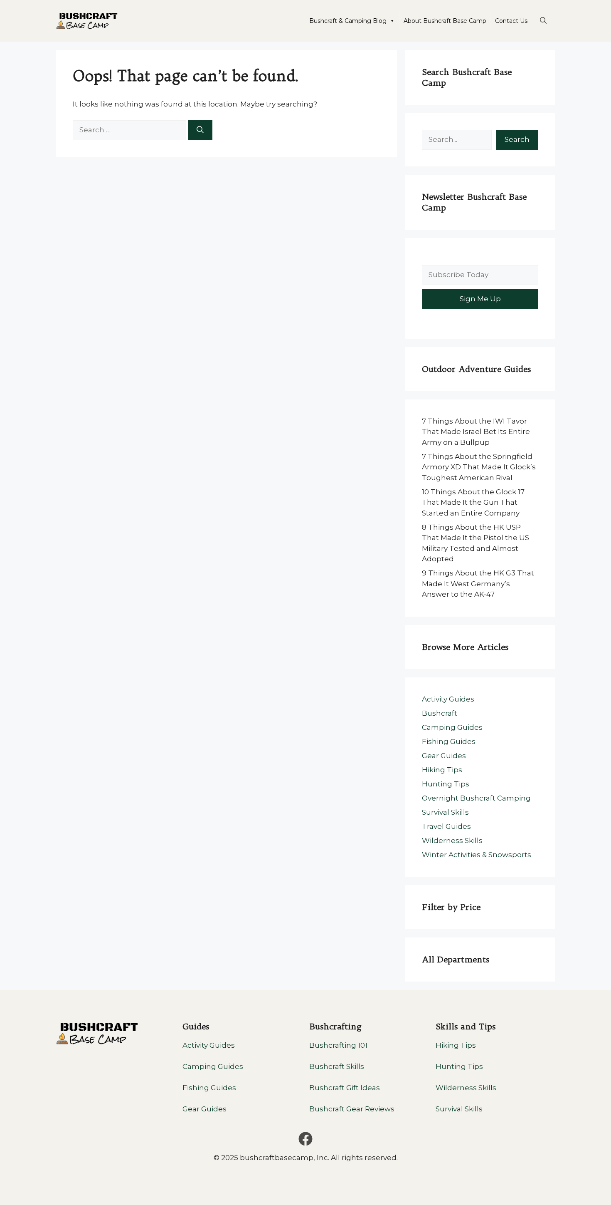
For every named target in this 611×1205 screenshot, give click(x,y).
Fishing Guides (448, 741)
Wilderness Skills (452, 840)
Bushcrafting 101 (338, 1045)
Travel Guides (446, 826)
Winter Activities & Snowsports (476, 854)
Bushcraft (439, 713)
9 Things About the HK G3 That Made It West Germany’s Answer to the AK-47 (478, 583)
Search (517, 139)
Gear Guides (444, 755)
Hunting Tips (445, 784)
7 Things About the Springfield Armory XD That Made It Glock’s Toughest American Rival (479, 467)
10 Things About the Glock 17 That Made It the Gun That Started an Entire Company (473, 502)
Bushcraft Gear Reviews (351, 1109)
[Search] (200, 130)
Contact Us (511, 21)
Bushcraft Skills (336, 1066)
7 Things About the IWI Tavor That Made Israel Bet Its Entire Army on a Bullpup (476, 431)
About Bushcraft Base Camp (445, 21)
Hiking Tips (442, 770)
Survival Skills (445, 812)
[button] (543, 20)
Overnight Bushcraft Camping (476, 798)
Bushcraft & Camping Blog (348, 21)
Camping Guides (452, 727)
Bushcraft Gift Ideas (344, 1088)
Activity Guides (448, 699)
